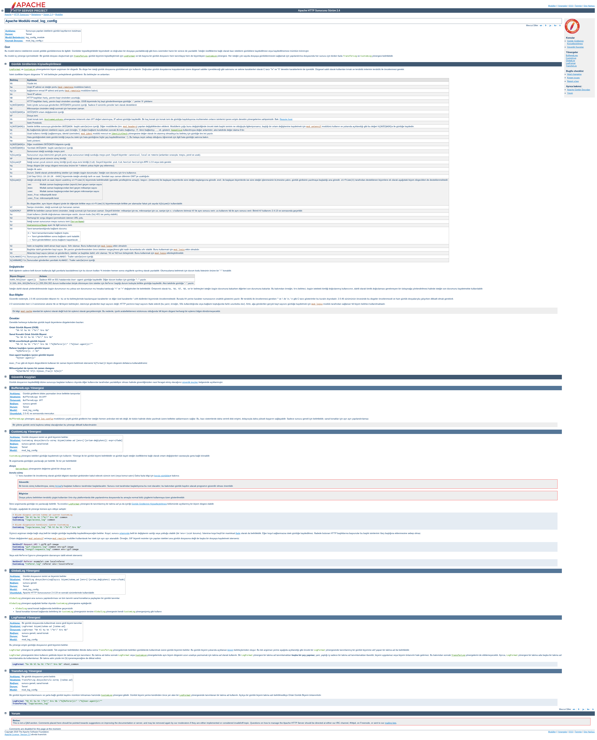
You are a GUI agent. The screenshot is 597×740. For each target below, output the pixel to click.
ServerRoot (22, 469)
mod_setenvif (313, 126)
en (541, 25)
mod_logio (106, 246)
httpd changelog (574, 74)
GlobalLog (570, 60)
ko (555, 25)
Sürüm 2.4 (48, 14)
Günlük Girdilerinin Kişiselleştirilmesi (575, 42)
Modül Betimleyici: (15, 37)
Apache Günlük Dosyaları (578, 90)
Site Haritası (589, 6)
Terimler (578, 6)
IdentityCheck (119, 133)
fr (545, 25)
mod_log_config (44, 419)
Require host (286, 119)
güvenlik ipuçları (190, 382)
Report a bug (573, 81)
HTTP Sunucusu (21, 14)
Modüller (552, 6)
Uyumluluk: (16, 413)
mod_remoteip (65, 87)
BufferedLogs (572, 55)
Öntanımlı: (15, 400)
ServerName (77, 221)
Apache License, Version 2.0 (17, 734)
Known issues (573, 78)
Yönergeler (562, 6)
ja (550, 25)
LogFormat (129, 56)
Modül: (13, 410)
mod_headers (130, 126)
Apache (8, 14)
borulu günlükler (162, 475)
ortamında (124, 533)
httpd (58, 486)
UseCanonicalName (37, 225)
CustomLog (211, 56)
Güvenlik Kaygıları (575, 47)
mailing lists (390, 723)
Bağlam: (14, 403)
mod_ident (86, 133)
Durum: (9, 34)
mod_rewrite (59, 538)
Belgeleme (36, 14)
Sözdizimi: (15, 397)
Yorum (570, 93)
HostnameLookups (53, 119)
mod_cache (26, 311)
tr (560, 25)
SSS (571, 6)
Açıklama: (10, 31)
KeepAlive (176, 130)
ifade (238, 533)
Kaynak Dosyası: (14, 40)
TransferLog (80, 56)
